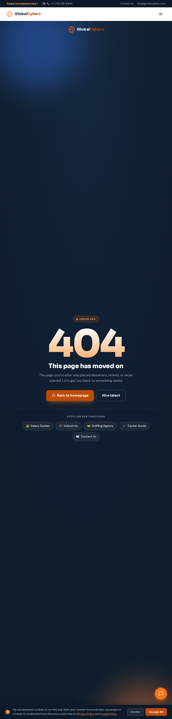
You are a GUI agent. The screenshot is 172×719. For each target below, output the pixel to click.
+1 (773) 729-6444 (57, 3)
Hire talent (111, 395)
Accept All (156, 712)
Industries (68, 426)
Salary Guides (38, 426)
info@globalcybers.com (151, 3)
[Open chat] (161, 694)
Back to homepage (73, 395)
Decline (135, 712)
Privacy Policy (85, 714)
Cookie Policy (108, 714)
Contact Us (127, 3)
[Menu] (160, 14)
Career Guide (134, 426)
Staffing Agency (100, 426)
